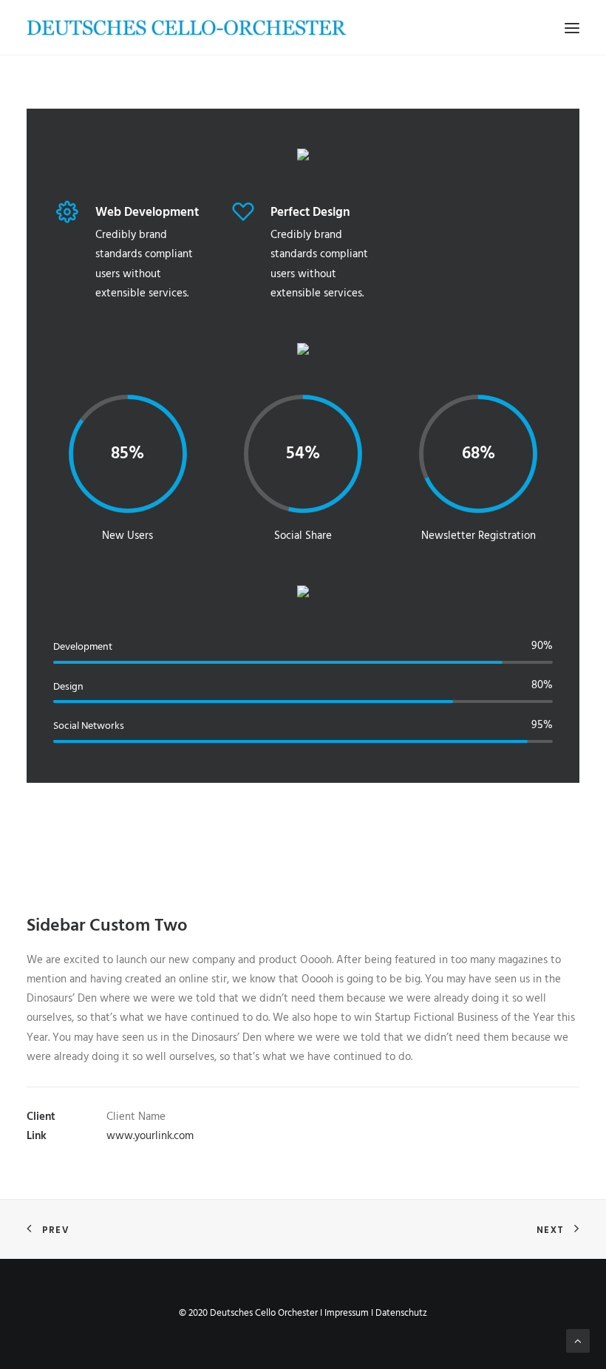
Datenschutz (401, 1313)
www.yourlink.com (150, 1136)
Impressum (346, 1313)
